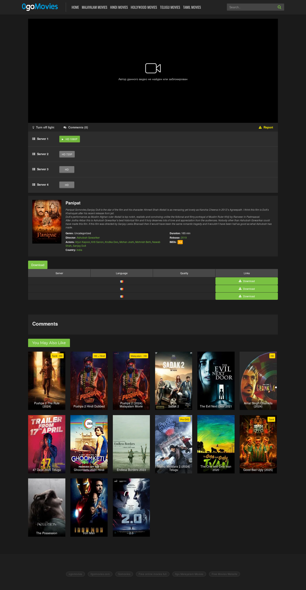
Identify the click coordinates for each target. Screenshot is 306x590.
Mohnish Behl (143, 242)
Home (75, 7)
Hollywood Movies (144, 7)
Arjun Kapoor (82, 242)
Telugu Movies (170, 7)
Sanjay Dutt (79, 245)
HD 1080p (71, 139)
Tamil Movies (192, 7)
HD (67, 169)
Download (37, 265)
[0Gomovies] (40, 6)
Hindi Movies (119, 7)
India (79, 249)
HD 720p (67, 154)
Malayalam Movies (94, 7)
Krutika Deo (111, 242)
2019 (184, 237)
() (78, 127)
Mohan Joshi (126, 242)
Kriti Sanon (97, 242)
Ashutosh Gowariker (88, 237)
